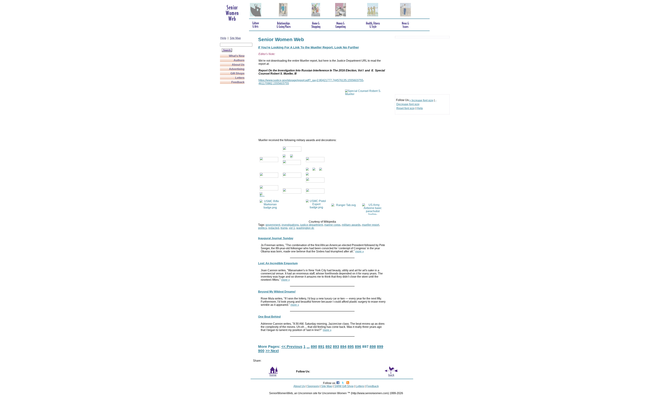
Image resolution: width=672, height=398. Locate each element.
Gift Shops (237, 73)
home (273, 374)
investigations (290, 224)
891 (321, 346)
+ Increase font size (421, 100)
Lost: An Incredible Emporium (278, 263)
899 (380, 346)
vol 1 (292, 227)
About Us (238, 64)
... (308, 346)
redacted (273, 227)
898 (373, 346)
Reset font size (405, 108)
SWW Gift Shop (344, 386)
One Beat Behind (269, 316)
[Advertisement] (234, 136)
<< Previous (291, 346)
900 (261, 351)
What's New (236, 55)
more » (359, 251)
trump (284, 227)
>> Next (272, 351)
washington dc (305, 227)
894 (343, 346)
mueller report (370, 224)
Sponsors (313, 386)
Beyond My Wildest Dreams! (277, 291)
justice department (311, 224)
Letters (239, 77)
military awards (351, 224)
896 (358, 346)
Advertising (236, 69)
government (272, 224)
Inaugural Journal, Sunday (275, 238)
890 (314, 346)
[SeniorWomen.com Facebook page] (338, 383)
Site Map (235, 38)
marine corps (332, 224)
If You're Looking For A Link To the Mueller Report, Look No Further (308, 47)
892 (329, 346)
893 (336, 346)
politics (262, 227)
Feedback (237, 82)
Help (223, 38)
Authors (239, 60)
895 (351, 346)
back (391, 374)
